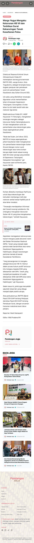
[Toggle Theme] (31, 3)
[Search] (7, 3)
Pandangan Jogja (14, 38)
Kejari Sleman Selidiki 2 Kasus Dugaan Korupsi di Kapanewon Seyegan (15, 403)
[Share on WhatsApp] (14, 43)
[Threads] (12, 530)
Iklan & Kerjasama (21, 506)
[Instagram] (5, 530)
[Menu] (3, 3)
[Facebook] (2, 530)
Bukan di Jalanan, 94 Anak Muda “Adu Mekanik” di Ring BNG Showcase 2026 (12, 229)
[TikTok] (8, 530)
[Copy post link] (18, 43)
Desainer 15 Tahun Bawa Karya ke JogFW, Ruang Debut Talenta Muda (16, 375)
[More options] (22, 43)
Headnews (10, 12)
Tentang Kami (4, 506)
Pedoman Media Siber (7, 514)
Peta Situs (19, 514)
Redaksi (3, 511)
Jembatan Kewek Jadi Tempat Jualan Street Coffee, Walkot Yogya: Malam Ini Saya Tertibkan (16, 431)
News (5, 225)
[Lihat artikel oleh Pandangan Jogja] (5, 39)
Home (4, 12)
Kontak (3, 509)
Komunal (3, 499)
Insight (3, 496)
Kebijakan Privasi (21, 509)
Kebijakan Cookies (22, 511)
